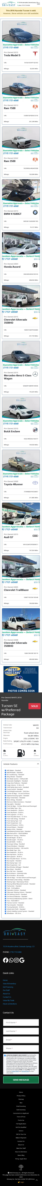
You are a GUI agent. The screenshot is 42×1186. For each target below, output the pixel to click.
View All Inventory (9, 983)
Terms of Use (25, 1071)
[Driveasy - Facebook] (5, 961)
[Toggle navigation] (38, 3)
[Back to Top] (36, 1180)
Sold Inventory (21, 1110)
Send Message (21, 1079)
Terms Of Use (21, 1117)
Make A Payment (21, 1138)
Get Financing (8, 987)
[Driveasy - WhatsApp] (11, 961)
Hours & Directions (10, 1004)
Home (5, 980)
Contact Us (7, 997)
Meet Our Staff (21, 1148)
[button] (21, 839)
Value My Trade (8, 1000)
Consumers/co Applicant (21, 1113)
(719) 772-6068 (15, 952)
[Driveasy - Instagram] (16, 961)
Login (22, 1182)
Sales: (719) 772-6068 (24, 5)
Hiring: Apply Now (21, 1159)
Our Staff (6, 990)
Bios (21, 1103)
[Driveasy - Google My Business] (21, 961)
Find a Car (21, 1120)
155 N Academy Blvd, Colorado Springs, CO (28, 2)
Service (21, 1131)
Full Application (21, 1124)
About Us (6, 994)
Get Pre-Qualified (21, 1127)
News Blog (21, 1155)
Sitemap (21, 1099)
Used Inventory (21, 1106)
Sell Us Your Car (21, 1134)
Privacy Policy (15, 1071)
